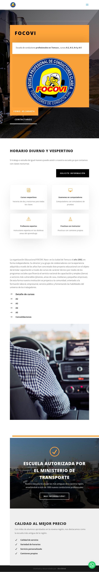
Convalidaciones (23, 317)
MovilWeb (62, 568)
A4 (17, 308)
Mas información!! (54, 496)
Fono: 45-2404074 (24, 111)
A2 (17, 299)
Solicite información (72, 173)
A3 (17, 303)
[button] (92, 565)
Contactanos (23, 119)
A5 (17, 312)
